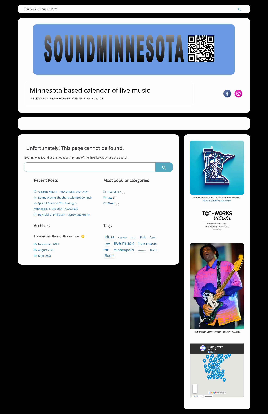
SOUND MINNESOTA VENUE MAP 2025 (63, 192)
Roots (109, 255)
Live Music (114, 192)
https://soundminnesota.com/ (217, 200)
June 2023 (44, 255)
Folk (143, 237)
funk (152, 237)
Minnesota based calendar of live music (90, 90)
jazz (107, 244)
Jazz (109, 197)
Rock (153, 250)
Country (122, 237)
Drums (133, 238)
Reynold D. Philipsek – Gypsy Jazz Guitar (64, 214)
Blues (111, 203)
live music (124, 243)
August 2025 (46, 250)
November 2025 (48, 244)
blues (109, 237)
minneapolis (123, 249)
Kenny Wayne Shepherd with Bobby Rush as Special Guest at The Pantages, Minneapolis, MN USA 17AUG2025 (63, 203)
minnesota (142, 251)
